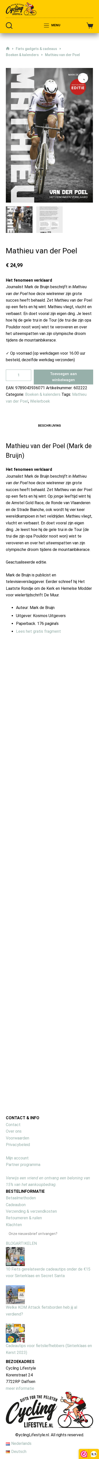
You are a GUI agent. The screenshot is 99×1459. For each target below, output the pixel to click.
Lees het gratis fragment (38, 631)
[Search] (9, 25)
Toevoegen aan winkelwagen (63, 377)
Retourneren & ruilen (24, 1217)
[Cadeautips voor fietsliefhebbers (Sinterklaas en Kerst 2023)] (15, 1332)
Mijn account (17, 1158)
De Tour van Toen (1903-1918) (74, 726)
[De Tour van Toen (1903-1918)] (75, 690)
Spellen (33, 761)
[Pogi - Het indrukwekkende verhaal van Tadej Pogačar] (34, 980)
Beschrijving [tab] (49, 425)
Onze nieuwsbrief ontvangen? (33, 1234)
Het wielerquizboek (34, 726)
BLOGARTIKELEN (21, 1243)
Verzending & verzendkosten (31, 1211)
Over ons (14, 1131)
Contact (13, 1124)
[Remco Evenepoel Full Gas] (75, 980)
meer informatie (20, 1388)
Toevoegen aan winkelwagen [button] (34, 782)
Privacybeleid (18, 1144)
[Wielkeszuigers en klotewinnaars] (34, 830)
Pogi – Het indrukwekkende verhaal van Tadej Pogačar (34, 1031)
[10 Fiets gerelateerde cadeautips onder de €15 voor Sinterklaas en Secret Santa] (15, 1256)
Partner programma (23, 1164)
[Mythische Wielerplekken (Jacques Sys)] (75, 829)
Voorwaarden (17, 1138)
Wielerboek (40, 401)
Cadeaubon (16, 1204)
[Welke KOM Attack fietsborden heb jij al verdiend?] (15, 1294)
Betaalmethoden (21, 1198)
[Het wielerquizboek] (34, 687)
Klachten (14, 1224)
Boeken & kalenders (42, 394)
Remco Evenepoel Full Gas (71, 1022)
